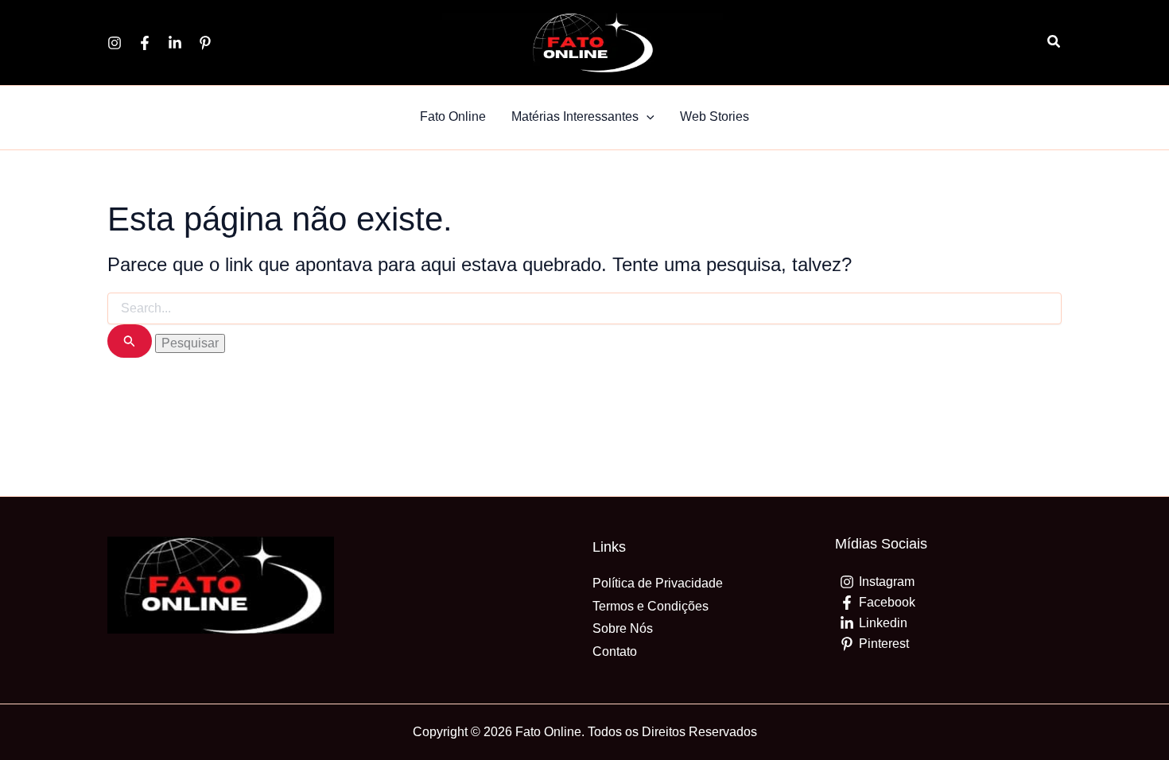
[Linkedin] (175, 43)
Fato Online (453, 116)
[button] (1054, 42)
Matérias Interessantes (575, 116)
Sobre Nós (622, 628)
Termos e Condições (650, 606)
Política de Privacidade (657, 583)
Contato (614, 651)
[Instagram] (114, 43)
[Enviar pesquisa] (129, 341)
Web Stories (714, 116)
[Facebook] (145, 43)
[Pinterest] (205, 43)
